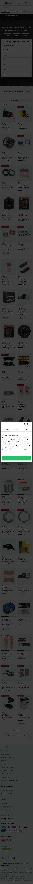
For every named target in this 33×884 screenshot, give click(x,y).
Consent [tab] (5, 429)
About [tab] (27, 429)
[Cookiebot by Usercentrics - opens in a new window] (23, 424)
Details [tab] (16, 429)
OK (16, 458)
